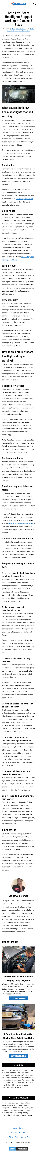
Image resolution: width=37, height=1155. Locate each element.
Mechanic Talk (24, 31)
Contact (22, 1128)
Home (14, 1128)
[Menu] (3, 4)
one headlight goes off (24, 199)
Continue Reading (18, 998)
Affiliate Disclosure (18, 1132)
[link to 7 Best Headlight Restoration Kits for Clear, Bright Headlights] (18, 1017)
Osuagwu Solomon (19, 29)
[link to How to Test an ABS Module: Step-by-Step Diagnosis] (18, 959)
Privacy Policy (14, 1137)
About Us (24, 1137)
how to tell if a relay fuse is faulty (20, 523)
